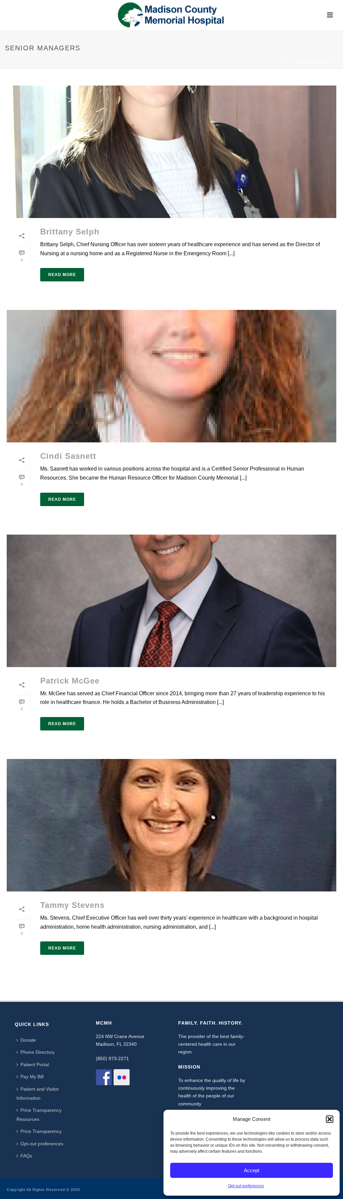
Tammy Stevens (72, 905)
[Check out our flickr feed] (122, 1077)
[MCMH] (171, 15)
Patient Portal (34, 1064)
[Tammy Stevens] (171, 825)
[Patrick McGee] (171, 601)
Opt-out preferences (246, 1186)
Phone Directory (37, 1052)
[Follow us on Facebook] (104, 1077)
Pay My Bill (32, 1076)
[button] (329, 1119)
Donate (28, 1040)
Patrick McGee (69, 680)
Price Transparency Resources (39, 1114)
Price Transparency (41, 1131)
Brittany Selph (69, 231)
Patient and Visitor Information (37, 1093)
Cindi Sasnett (68, 455)
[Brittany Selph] (171, 152)
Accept (251, 1170)
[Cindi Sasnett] (171, 376)
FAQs (26, 1155)
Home (284, 62)
